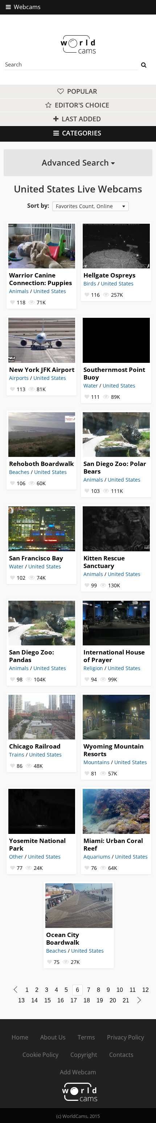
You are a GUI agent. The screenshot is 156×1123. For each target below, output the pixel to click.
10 (119, 990)
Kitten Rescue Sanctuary (104, 562)
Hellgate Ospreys (109, 275)
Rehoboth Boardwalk (41, 463)
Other (16, 856)
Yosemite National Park (37, 844)
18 (86, 1000)
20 (113, 1000)
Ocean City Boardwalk (62, 938)
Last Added (80, 118)
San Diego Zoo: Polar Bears (114, 467)
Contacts (121, 1055)
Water (90, 385)
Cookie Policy (40, 1055)
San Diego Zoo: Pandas (31, 656)
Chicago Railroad (35, 746)
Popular (81, 91)
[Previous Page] (15, 989)
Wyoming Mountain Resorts (113, 750)
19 (100, 1000)
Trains (16, 754)
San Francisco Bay (36, 558)
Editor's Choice (81, 105)
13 (21, 1000)
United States (49, 291)
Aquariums (96, 856)
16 (60, 1000)
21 (126, 1000)
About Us (53, 1037)
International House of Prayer (114, 656)
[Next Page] (139, 1000)
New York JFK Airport (41, 369)
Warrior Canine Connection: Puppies (40, 279)
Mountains (96, 762)
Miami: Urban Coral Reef (113, 844)
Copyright (83, 1055)
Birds (89, 283)
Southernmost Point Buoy (114, 373)
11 (133, 990)
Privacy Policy (125, 1037)
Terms (86, 1037)
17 (73, 1000)
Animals (19, 291)
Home (20, 1037)
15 (47, 1000)
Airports (19, 377)
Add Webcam (78, 1072)
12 (145, 990)
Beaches (19, 472)
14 (34, 1000)
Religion (93, 668)
